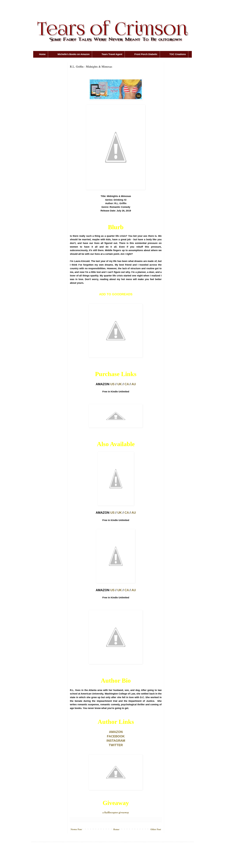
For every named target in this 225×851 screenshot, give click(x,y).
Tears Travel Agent (112, 54)
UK (119, 384)
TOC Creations (177, 54)
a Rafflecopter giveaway (115, 812)
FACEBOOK (116, 736)
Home (42, 54)
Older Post (156, 829)
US (112, 384)
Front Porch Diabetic (145, 54)
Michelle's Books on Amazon (74, 54)
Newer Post (76, 829)
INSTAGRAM (116, 740)
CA (126, 384)
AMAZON (116, 732)
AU (133, 384)
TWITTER (116, 745)
